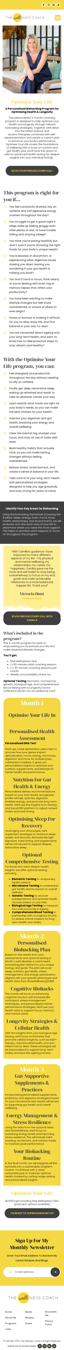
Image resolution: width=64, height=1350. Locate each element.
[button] (58, 18)
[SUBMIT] (55, 1272)
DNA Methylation (29, 749)
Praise (28, 1323)
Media (28, 1311)
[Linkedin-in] (53, 5)
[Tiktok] (58, 5)
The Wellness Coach (30, 1341)
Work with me (50, 1313)
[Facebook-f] (43, 5)
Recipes (29, 1317)
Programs (10, 1323)
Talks (8, 1329)
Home (8, 1311)
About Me (10, 1317)
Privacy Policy (49, 1322)
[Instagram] (48, 5)
